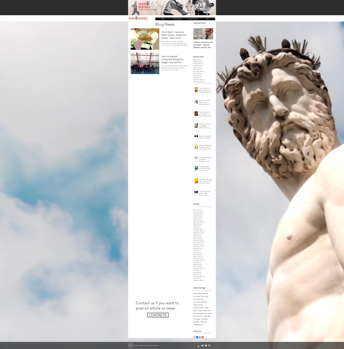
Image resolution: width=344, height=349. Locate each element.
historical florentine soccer (200, 313)
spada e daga (207, 316)
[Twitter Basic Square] (200, 337)
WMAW (207, 307)
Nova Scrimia (196, 296)
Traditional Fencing (198, 307)
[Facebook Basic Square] (197, 337)
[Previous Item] (196, 33)
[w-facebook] (199, 347)
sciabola (210, 313)
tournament (196, 321)
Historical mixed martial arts (200, 293)
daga (209, 310)
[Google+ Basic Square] (202, 337)
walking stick (203, 321)
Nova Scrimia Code (198, 299)
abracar (195, 310)
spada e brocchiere (198, 316)
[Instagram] (209, 345)
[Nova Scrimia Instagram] (194, 337)
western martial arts (198, 324)
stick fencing (196, 319)
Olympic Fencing (197, 305)
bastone (200, 310)
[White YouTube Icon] (206, 345)
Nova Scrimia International (200, 302)
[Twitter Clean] (202, 345)
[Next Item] (210, 33)
